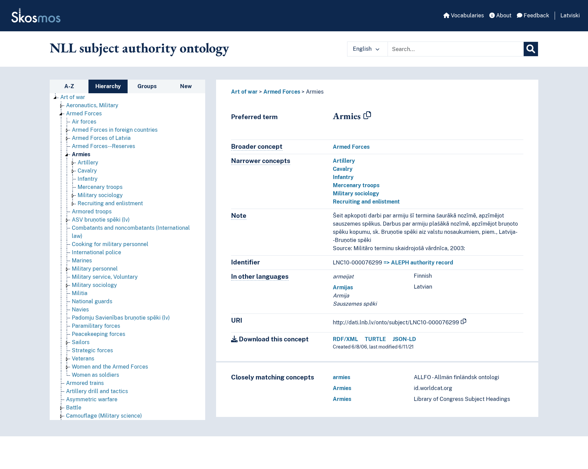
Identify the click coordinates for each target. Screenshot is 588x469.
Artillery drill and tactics (97, 391)
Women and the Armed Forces (110, 366)
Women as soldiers (95, 375)
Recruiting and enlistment (110, 203)
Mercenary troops (100, 187)
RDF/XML (345, 339)
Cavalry (87, 170)
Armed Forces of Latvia (101, 138)
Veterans (83, 358)
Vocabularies (467, 15)
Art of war (72, 97)
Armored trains (85, 383)
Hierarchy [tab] (108, 86)
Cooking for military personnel (110, 244)
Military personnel (95, 268)
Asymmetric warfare (91, 399)
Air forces (84, 121)
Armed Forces (84, 113)
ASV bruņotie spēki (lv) (101, 219)
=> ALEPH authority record (418, 262)
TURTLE (375, 339)
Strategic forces (92, 350)
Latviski (570, 15)
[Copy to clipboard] (367, 116)
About (503, 15)
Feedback (535, 15)
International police (96, 252)
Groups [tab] (147, 86)
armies (341, 377)
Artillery (88, 162)
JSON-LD (404, 339)
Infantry (88, 179)
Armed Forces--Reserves (103, 146)
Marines (82, 260)
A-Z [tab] (69, 86)
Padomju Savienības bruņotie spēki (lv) (121, 317)
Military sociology (100, 195)
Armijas (343, 287)
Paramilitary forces (96, 326)
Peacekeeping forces (98, 334)
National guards (92, 301)
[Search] (530, 49)
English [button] (363, 49)
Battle (73, 407)
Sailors (80, 342)
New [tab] (186, 86)
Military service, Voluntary (105, 277)
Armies (81, 154)
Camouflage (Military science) (104, 416)
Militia (79, 293)
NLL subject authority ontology (139, 47)
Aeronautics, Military (92, 105)
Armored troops (92, 211)
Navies (80, 309)
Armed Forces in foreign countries (115, 130)
